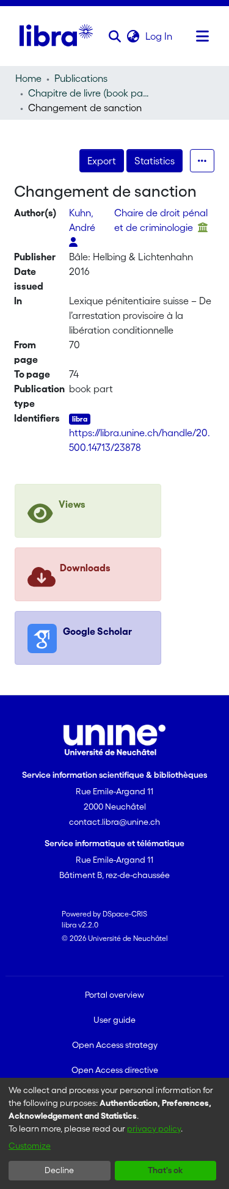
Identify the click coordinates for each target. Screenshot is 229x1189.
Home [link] (28, 78)
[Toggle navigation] (203, 36)
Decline (59, 1170)
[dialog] (114, 1133)
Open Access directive (114, 1070)
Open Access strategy (115, 1045)
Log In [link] (159, 36)
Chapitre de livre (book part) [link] (89, 92)
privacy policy (154, 1128)
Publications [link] (80, 78)
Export (101, 160)
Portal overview (114, 995)
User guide (114, 1020)
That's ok (165, 1170)
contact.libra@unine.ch (114, 822)
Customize (30, 1146)
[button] (115, 36)
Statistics (154, 160)
